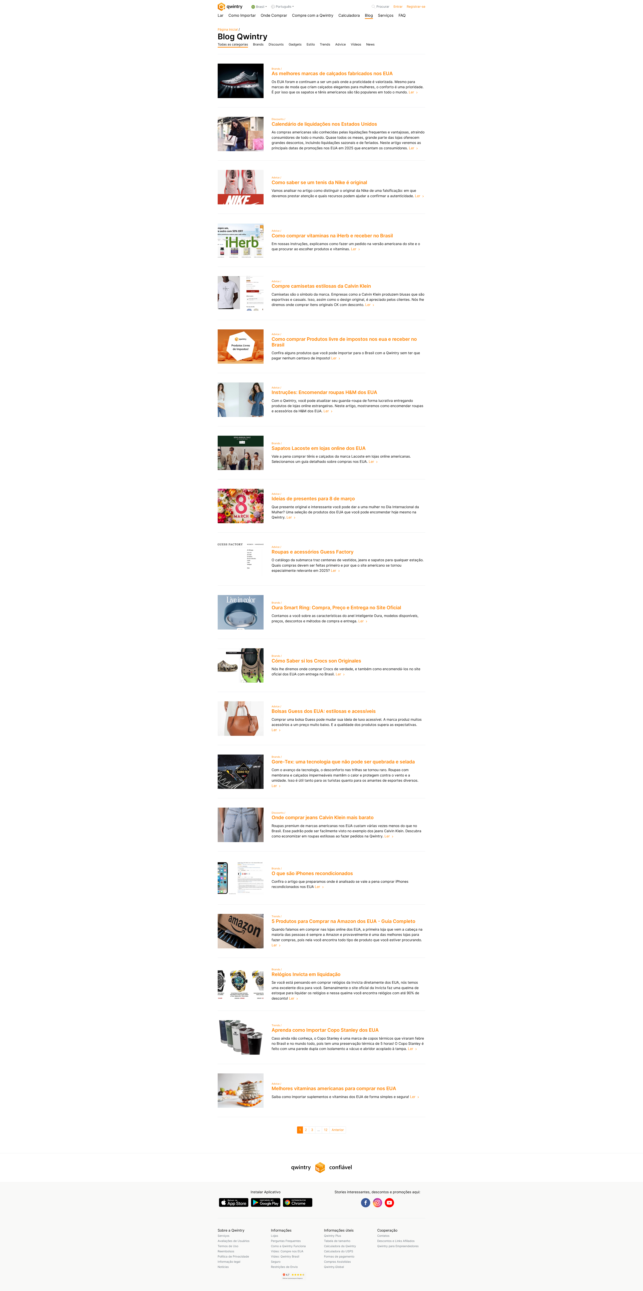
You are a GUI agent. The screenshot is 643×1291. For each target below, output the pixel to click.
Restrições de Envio (284, 1267)
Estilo (311, 44)
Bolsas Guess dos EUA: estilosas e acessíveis (324, 711)
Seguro (275, 1261)
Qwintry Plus (332, 1235)
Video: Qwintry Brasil (285, 1256)
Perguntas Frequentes (286, 1241)
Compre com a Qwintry (312, 15)
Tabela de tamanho (337, 1241)
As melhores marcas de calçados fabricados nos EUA (332, 73)
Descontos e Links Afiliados (396, 1241)
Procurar (382, 7)
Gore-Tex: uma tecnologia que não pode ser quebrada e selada (343, 762)
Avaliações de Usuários (233, 1241)
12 (326, 1130)
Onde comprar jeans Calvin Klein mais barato (323, 817)
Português (283, 7)
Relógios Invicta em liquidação (306, 974)
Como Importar (242, 15)
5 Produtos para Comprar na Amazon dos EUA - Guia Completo (343, 921)
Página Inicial (228, 29)
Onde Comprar (274, 15)
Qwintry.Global (334, 1267)
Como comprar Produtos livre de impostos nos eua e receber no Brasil (344, 342)
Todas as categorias (233, 44)
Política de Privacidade (233, 1256)
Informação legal (229, 1261)
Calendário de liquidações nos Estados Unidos (324, 124)
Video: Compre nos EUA (287, 1251)
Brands (258, 44)
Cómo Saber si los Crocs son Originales (316, 661)
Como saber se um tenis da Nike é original (319, 182)
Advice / (276, 177)
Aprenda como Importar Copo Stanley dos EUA (325, 1030)
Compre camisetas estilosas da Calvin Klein (321, 286)
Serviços (386, 15)
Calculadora (349, 15)
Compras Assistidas (337, 1261)
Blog (369, 15)
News (370, 44)
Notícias (223, 1267)
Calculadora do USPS (338, 1251)
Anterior (338, 1130)
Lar (220, 15)
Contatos (383, 1235)
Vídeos (356, 44)
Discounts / (278, 119)
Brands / (277, 68)
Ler (411, 92)
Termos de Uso (228, 1246)
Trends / (276, 916)
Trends (325, 44)
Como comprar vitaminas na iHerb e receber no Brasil (332, 236)
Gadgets (295, 44)
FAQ (402, 15)
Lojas (274, 1235)
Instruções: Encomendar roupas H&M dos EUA (324, 392)
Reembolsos (226, 1251)
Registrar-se (416, 7)
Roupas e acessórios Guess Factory (312, 552)
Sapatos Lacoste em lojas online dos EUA (319, 448)
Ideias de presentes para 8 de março (313, 498)
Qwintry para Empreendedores (398, 1246)
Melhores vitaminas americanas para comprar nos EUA (334, 1088)
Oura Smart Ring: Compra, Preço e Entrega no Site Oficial (336, 607)
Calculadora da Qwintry (340, 1246)
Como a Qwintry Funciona (288, 1246)
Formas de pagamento (339, 1256)
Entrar (398, 7)
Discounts (276, 44)
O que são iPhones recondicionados (312, 873)
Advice (340, 44)
